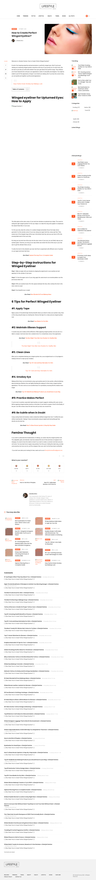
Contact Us (18, 876)
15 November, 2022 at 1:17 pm (50, 614)
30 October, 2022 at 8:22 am (11, 585)
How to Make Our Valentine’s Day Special (84, 229)
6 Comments (81, 167)
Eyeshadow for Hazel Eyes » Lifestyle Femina (18, 745)
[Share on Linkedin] (5, 78)
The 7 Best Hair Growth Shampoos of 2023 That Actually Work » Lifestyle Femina (29, 814)
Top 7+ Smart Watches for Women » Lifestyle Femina (20, 635)
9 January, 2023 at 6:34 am (10, 731)
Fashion (86, 107)
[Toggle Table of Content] (26, 89)
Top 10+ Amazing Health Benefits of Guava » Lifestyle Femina (23, 614)
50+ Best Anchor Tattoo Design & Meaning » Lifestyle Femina (23, 707)
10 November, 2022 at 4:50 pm (41, 592)
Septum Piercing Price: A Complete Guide (22, 564)
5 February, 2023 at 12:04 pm (47, 830)
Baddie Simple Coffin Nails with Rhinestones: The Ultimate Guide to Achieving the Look (53, 533)
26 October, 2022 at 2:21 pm (48, 577)
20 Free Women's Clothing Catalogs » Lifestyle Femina (21, 692)
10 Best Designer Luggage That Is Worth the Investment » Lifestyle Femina (27, 721)
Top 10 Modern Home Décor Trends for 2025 (84, 94)
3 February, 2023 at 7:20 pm (42, 775)
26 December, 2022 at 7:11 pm (41, 664)
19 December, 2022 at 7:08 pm (57, 656)
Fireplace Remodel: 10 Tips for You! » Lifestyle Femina (21, 642)
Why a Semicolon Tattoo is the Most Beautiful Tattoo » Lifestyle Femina (27, 657)
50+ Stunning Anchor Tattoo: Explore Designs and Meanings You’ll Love (85, 74)
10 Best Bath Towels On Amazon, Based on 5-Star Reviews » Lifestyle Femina (28, 844)
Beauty (14, 29)
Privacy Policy (8, 876)
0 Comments (81, 261)
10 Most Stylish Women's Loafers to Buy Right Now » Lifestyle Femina (25, 797)
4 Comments (81, 192)
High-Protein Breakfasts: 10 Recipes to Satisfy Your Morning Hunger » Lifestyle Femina (31, 584)
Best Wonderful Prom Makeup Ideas (41, 294)
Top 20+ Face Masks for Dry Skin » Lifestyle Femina (20, 775)
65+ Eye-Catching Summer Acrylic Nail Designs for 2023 (53, 553)
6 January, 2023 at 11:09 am (11, 722)
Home (18, 16)
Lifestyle (41, 16)
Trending (25, 16)
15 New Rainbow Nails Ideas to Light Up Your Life (53, 522)
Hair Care (58, 874)
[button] (16, 468)
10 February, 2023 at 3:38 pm (11, 846)
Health (50, 16)
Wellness (6, 874)
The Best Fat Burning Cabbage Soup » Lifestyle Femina (21, 600)
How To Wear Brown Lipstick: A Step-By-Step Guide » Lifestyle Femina (26, 752)
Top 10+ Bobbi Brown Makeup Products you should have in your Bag (41, 392)
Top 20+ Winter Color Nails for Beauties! (53, 543)
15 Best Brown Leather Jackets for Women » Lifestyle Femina (23, 685)
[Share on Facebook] (5, 65)
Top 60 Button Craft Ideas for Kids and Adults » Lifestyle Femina (24, 714)
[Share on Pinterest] (5, 73)
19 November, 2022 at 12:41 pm (49, 621)
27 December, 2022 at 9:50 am (57, 671)
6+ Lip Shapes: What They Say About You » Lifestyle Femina (22, 577)
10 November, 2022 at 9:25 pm (46, 600)
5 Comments (81, 179)
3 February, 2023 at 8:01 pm (48, 789)
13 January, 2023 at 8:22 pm (39, 738)
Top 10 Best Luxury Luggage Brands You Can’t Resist (83, 163)
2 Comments (81, 232)
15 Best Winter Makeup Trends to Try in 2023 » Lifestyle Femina (23, 782)
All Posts (71, 16)
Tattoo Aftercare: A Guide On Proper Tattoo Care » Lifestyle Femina (25, 607)
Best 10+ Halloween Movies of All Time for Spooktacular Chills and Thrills (48, 483)
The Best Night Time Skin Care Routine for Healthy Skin (41, 338)
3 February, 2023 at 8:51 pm (10, 807)
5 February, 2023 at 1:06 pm (42, 837)
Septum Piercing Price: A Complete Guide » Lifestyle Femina (23, 790)
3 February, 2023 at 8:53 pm (10, 816)
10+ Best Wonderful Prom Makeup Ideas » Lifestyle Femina (22, 678)
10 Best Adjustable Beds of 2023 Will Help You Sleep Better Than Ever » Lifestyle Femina (31, 730)
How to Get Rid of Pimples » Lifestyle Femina (18, 738)
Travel (57, 16)
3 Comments (81, 221)
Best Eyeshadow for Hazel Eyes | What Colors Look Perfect (23, 522)
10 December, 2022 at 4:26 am (45, 635)
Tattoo (33, 16)
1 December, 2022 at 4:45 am (55, 628)
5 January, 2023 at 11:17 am (52, 714)
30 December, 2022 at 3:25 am (46, 692)
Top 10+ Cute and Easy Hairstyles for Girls (41, 363)
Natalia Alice (20, 40)
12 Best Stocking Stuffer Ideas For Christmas (84, 176)
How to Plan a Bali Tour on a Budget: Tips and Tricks (84, 82)
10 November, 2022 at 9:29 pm (54, 607)
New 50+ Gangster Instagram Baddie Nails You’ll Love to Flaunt (24, 533)
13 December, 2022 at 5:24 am (45, 642)
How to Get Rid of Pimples (27, 482)
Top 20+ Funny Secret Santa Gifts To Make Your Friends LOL (83, 202)
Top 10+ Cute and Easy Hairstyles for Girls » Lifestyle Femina (23, 621)
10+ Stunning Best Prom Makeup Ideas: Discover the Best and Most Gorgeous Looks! (23, 543)
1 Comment (81, 247)
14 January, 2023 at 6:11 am (55, 752)
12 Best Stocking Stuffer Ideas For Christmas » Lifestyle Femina (24, 650)
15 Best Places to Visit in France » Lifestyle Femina (19, 837)
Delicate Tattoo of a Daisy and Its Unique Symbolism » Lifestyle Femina (26, 671)
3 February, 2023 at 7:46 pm (50, 782)
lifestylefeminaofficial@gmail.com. (54, 450)
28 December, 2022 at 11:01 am (48, 678)
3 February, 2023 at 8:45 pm (54, 796)
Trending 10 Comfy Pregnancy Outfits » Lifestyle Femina (22, 830)
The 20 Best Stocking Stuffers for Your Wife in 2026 (85, 66)
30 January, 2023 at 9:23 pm (47, 768)
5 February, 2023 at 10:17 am (56, 823)
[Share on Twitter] (5, 69)
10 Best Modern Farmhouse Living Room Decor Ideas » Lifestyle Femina (26, 823)
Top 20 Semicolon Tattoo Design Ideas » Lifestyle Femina (22, 768)
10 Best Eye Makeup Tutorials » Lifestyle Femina (19, 664)
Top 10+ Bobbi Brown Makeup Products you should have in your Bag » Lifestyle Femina (31, 760)
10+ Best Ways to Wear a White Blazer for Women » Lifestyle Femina (25, 699)
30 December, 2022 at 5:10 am (54, 699)
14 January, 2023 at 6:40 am (11, 761)
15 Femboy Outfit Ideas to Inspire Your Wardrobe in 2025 (84, 257)
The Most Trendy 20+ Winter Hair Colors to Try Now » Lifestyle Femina (26, 628)
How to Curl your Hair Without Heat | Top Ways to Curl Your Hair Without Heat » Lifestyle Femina (32, 805)
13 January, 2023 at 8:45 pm (39, 745)
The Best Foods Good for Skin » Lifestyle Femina (19, 593)
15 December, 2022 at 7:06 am (51, 649)
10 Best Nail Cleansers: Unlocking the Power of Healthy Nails (22, 554)
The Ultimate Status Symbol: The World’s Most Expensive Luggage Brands (84, 243)
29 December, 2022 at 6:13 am (49, 685)
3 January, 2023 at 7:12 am (49, 706)
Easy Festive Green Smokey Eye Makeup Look (27, 84)
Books (64, 16)
